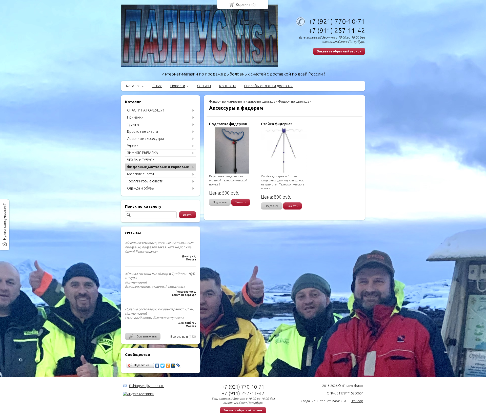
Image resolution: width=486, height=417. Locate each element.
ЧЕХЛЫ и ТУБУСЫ (141, 160)
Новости (177, 86)
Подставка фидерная (228, 124)
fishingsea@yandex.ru (146, 386)
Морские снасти (140, 174)
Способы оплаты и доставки (268, 86)
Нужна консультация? (4, 221)
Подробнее (220, 202)
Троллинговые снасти (145, 181)
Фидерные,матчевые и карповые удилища (242, 101)
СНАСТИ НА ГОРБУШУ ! (145, 110)
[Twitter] (162, 365)
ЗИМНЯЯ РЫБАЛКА (142, 153)
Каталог (133, 86)
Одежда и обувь (140, 188)
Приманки (135, 117)
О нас (157, 86)
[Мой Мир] (173, 365)
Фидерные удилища (293, 101)
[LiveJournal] (178, 365)
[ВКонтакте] (157, 365)
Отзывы (204, 86)
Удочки (132, 146)
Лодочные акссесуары (145, 139)
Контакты (227, 86)
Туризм (133, 124)
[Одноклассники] (168, 365)
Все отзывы (179, 336)
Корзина (243, 4)
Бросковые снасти (142, 131)
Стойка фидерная (276, 124)
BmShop (357, 401)
